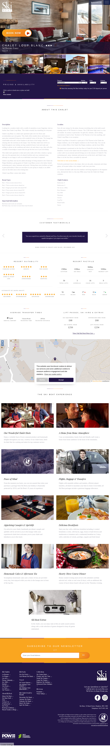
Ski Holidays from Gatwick (24, 685)
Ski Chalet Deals (42, 674)
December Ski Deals (25, 697)
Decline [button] (42, 380)
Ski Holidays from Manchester (24, 688)
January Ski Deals (25, 699)
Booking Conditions (8, 708)
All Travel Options (25, 682)
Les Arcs (5, 678)
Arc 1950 (5, 682)
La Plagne (5, 676)
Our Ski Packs (23, 674)
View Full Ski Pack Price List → (84, 333)
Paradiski (39, 692)
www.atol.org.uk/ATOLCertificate (99, 725)
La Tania (4, 688)
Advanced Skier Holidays (44, 684)
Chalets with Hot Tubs (43, 676)
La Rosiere (5, 674)
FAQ (3, 700)
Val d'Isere (5, 686)
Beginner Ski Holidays (43, 682)
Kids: (91, 80)
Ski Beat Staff (6, 698)
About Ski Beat (7, 696)
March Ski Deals (24, 703)
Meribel (4, 684)
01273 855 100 (96, 2)
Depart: (59, 80)
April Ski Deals (24, 705)
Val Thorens (6, 690)
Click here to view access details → (68, 161)
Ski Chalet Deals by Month (25, 694)
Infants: (102, 80)
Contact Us (5, 702)
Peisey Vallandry (7, 680)
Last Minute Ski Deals (26, 676)
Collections (40, 672)
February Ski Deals (25, 701)
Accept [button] (61, 380)
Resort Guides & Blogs (9, 710)
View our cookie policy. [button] (53, 374)
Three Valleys (41, 694)
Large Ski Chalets (42, 680)
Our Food (5, 706)
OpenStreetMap (97, 381)
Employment (6, 704)
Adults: (83, 80)
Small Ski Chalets (42, 678)
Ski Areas (40, 689)
